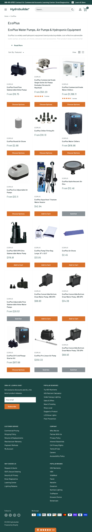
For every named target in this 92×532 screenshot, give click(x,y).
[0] (85, 9)
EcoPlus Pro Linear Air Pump (45, 356)
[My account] (80, 9)
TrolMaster (54, 493)
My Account (8, 449)
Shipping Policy (10, 434)
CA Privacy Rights (56, 445)
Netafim (53, 482)
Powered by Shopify (11, 525)
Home (6, 16)
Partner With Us (56, 434)
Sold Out (73, 214)
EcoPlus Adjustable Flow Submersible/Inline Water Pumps (16, 304)
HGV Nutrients (55, 468)
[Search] (72, 9)
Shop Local (48, 408)
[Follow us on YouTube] (18, 515)
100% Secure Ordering (12, 471)
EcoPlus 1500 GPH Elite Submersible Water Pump (16, 252)
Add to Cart (46, 214)
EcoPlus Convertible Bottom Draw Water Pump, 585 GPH (45, 295)
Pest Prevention (50, 419)
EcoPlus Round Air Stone (16, 141)
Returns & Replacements (13, 438)
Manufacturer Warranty (13, 441)
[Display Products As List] (83, 52)
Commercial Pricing (11, 431)
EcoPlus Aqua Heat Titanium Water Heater (45, 201)
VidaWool (53, 475)
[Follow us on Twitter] (10, 515)
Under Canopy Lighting (52, 397)
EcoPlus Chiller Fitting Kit (44, 131)
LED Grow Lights (50, 415)
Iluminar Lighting (56, 490)
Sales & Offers (49, 400)
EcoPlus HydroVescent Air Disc (72, 182)
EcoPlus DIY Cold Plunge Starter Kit (16, 357)
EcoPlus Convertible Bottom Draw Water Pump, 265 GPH (73, 295)
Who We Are (54, 431)
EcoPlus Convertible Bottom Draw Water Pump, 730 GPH (73, 349)
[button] (45, 530)
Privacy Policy (55, 438)
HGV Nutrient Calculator (52, 393)
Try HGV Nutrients (50, 390)
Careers (53, 452)
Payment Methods (11, 445)
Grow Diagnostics (62, 2)
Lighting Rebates (10, 486)
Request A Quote (10, 468)
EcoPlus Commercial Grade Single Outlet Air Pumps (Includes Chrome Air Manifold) (44, 84)
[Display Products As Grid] (79, 52)
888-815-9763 (9, 2)
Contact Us (19, 2)
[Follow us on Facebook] (6, 515)
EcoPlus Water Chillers (71, 141)
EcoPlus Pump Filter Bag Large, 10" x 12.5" (43, 252)
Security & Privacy (11, 475)
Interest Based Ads (57, 441)
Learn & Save (80, 2)
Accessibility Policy (57, 456)
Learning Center (48, 2)
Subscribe (12, 406)
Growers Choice (56, 497)
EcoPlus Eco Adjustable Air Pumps (17, 191)
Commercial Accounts (33, 2)
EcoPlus (10, 84)
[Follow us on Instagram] (14, 515)
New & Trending (49, 404)
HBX (51, 471)
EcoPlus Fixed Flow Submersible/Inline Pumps (17, 88)
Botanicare (54, 501)
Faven (52, 479)
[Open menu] (5, 9)
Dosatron (53, 486)
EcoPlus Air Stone (69, 251)
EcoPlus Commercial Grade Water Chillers (72, 88)
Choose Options (18, 104)
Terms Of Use (55, 449)
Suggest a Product (51, 411)
